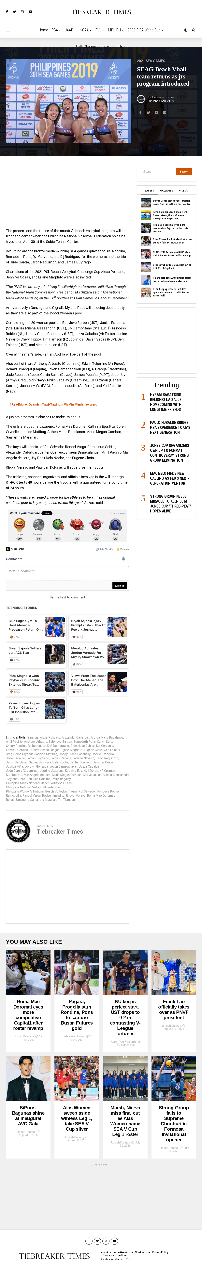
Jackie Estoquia (103, 754)
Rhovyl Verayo (76, 795)
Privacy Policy (160, 1252)
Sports (118, 46)
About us (106, 1252)
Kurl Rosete (14, 774)
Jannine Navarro (83, 758)
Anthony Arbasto (35, 741)
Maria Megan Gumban (66, 774)
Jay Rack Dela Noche (53, 762)
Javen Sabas (28, 762)
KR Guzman (107, 770)
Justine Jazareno (52, 770)
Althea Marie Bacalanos (107, 737)
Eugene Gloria (93, 750)
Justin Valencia (24, 1036)
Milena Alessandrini (116, 774)
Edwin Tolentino (17, 750)
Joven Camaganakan (63, 766)
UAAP (69, 30)
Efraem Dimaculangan (44, 750)
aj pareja (32, 737)
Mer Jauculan (92, 774)
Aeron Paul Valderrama (125, 1041)
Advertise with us (123, 1252)
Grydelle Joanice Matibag (39, 754)
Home (43, 30)
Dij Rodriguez (37, 745)
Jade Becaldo (15, 758)
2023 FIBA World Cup (144, 30)
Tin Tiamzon (66, 799)
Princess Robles (108, 791)
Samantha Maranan (43, 799)
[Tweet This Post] (148, 112)
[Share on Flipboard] (156, 112)
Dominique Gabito (82, 745)
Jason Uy (12, 762)
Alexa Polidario (50, 737)
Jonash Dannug (171, 1025)
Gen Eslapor (112, 750)
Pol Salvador (87, 791)
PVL (98, 30)
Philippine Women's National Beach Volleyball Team (41, 791)
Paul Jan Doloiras (38, 779)
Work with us (142, 1252)
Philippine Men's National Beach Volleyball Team (39, 783)
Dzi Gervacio (104, 745)
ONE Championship (91, 46)
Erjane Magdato (71, 750)
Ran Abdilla (13, 795)
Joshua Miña (14, 766)
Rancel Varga (31, 795)
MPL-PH (114, 30)
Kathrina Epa (73, 770)
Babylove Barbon (60, 741)
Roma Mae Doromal (100, 795)
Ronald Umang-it (17, 799)
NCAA (84, 30)
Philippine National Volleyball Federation (34, 787)
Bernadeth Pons (84, 741)
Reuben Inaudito (53, 795)
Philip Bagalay (61, 779)
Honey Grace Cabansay (75, 754)
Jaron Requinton (107, 758)
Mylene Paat (16, 779)
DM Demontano (58, 745)
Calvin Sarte (105, 741)
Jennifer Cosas (103, 762)
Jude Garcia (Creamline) (22, 770)
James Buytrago (37, 758)
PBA (54, 30)
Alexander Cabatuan (75, 737)
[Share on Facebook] (140, 112)
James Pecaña (60, 758)
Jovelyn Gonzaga (36, 766)
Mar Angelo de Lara (37, 774)
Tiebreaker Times (163, 97)
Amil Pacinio (14, 741)
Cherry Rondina (16, 745)
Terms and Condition (115, 1255)
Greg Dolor (13, 754)
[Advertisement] (67, 193)
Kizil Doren (90, 770)
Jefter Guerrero (81, 762)
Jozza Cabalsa (89, 766)
